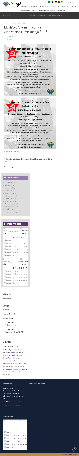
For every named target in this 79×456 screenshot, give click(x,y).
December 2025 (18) (11, 204)
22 (24, 249)
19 (17, 249)
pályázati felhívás (19, 366)
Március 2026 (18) (11, 196)
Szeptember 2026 (14, 262)
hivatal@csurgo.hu (14, 401)
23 (27, 249)
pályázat (11, 366)
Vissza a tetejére (9, 167)
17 (13, 249)
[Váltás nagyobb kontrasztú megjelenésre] (62, 2)
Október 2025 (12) (11, 209)
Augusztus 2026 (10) (12, 182)
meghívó (5, 366)
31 (13, 255)
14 (21, 246)
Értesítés (21, 372)
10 (13, 246)
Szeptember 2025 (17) (12, 212)
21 (21, 249)
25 (15, 252)
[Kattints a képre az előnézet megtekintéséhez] (30, 70)
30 (27, 252)
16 (27, 246)
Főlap (12, 15)
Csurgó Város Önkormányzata (12, 358)
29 (24, 252)
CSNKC (17, 346)
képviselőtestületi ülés (19, 364)
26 (17, 252)
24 (13, 252)
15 (24, 246)
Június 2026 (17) (10, 188)
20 (19, 249)
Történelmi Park (23, 369)
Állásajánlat (15, 372)
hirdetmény (15, 361)
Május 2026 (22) (10, 190)
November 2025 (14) (11, 206)
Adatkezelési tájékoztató (11, 406)
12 (17, 246)
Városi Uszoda (7, 372)
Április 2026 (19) (10, 193)
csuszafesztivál (7, 361)
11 (15, 246)
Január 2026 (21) (10, 201)
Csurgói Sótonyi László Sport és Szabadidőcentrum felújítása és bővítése (13, 354)
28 (22, 252)
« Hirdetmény (25, 159)
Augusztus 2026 (13, 231)
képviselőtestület (7, 363)
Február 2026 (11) (10, 198)
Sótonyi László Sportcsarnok (10, 369)
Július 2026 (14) (10, 185)
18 (15, 249)
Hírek (21, 15)
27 (19, 252)
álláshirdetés (6, 375)
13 (19, 246)
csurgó (8, 349)
